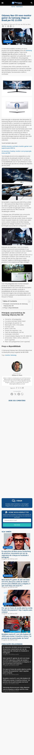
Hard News (19, 6)
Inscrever (17, 525)
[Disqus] (17, 425)
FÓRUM (19, 501)
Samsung (13, 355)
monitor (7, 355)
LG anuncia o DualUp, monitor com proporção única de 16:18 (16, 152)
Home (13, 6)
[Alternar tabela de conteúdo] (29, 301)
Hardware (8, 41)
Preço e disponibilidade (11, 308)
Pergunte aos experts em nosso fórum (17, 506)
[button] (2, 2)
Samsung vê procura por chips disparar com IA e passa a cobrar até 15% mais (16, 688)
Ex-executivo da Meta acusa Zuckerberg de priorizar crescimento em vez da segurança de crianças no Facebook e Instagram (16, 554)
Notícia (6, 630)
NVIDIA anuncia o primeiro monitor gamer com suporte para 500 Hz (17, 147)
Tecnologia (8, 547)
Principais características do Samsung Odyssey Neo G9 (15, 305)
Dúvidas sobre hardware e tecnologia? (17, 504)
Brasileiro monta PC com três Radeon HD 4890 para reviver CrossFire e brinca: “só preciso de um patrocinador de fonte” (16, 636)
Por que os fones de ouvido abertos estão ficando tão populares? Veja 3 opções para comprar (17, 610)
